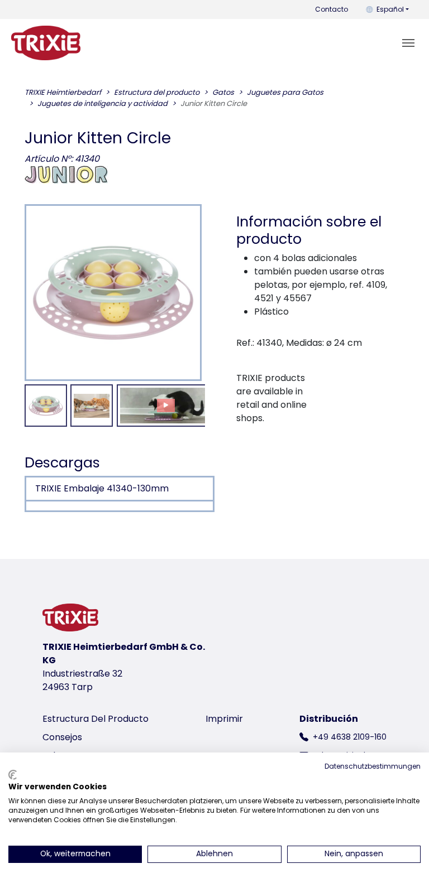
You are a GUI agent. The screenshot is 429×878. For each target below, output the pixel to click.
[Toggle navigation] (408, 42)
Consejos (62, 737)
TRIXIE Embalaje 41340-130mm (102, 488)
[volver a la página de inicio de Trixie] (45, 43)
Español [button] (390, 9)
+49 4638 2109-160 (350, 736)
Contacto (331, 9)
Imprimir (224, 718)
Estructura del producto (95, 718)
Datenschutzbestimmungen (373, 766)
